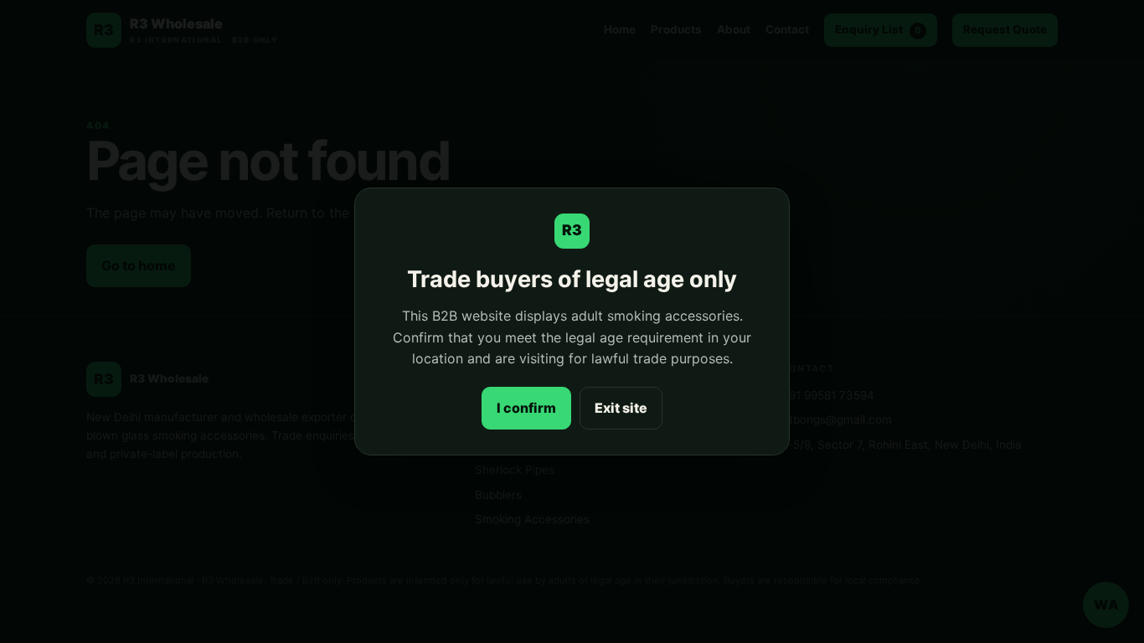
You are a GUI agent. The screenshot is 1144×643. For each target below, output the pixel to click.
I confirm (526, 407)
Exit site (621, 407)
